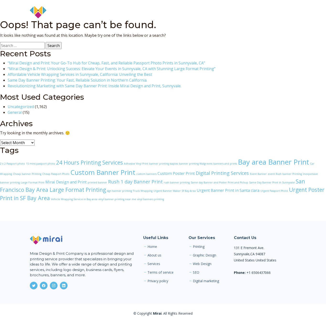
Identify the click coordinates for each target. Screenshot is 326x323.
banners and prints (225, 163)
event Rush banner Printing (285, 174)
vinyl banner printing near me (117, 199)
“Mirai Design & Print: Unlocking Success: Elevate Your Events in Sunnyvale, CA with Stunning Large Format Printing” (112, 68)
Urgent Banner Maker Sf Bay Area (174, 191)
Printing (199, 246)
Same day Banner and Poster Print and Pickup (219, 182)
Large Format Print (32, 182)
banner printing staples (163, 163)
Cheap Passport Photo (55, 174)
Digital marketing (206, 281)
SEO (196, 272)
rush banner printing (177, 182)
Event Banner (258, 174)
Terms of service (160, 272)
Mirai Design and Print (66, 182)
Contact (289, 12)
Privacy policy (157, 281)
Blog (251, 12)
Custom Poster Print (176, 173)
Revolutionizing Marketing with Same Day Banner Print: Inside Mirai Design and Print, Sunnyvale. (94, 86)
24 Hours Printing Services (89, 162)
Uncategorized (21, 106)
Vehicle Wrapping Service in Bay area (74, 199)
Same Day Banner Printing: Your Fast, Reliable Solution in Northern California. (77, 80)
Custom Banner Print (102, 172)
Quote (268, 12)
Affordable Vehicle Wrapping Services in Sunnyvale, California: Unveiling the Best (80, 74)
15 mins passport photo (40, 163)
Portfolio (232, 12)
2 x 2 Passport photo (12, 163)
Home (171, 12)
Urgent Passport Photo (274, 191)
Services (209, 12)
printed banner (97, 182)
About (189, 12)
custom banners (146, 174)
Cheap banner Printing (27, 174)
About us (154, 255)
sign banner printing (119, 191)
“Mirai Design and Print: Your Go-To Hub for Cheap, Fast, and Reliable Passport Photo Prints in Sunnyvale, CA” (106, 63)
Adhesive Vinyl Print (136, 163)
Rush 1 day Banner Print (135, 181)
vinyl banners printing (150, 199)
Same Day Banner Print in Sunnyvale (272, 182)
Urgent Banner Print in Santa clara (228, 190)
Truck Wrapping (142, 191)
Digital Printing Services (222, 173)
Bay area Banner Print (273, 162)
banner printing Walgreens (195, 163)
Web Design (202, 264)
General (15, 112)
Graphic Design (204, 255)
